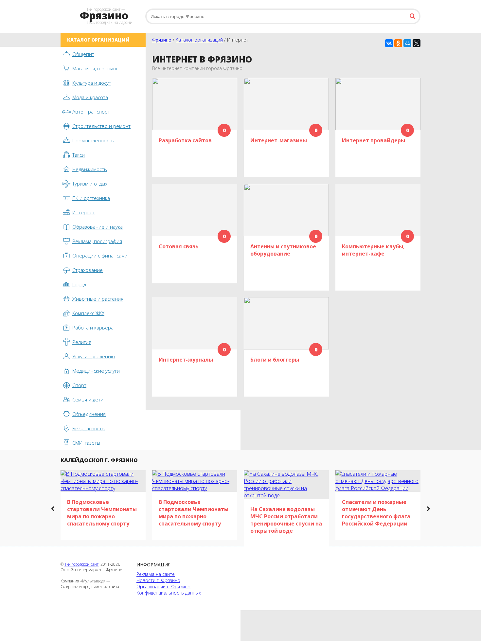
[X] (416, 43)
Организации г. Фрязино (163, 586)
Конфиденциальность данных (168, 593)
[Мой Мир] (407, 43)
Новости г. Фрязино (158, 580)
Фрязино (161, 40)
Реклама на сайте (155, 574)
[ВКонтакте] (389, 43)
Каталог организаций (199, 40)
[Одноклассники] (398, 43)
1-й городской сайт (81, 564)
